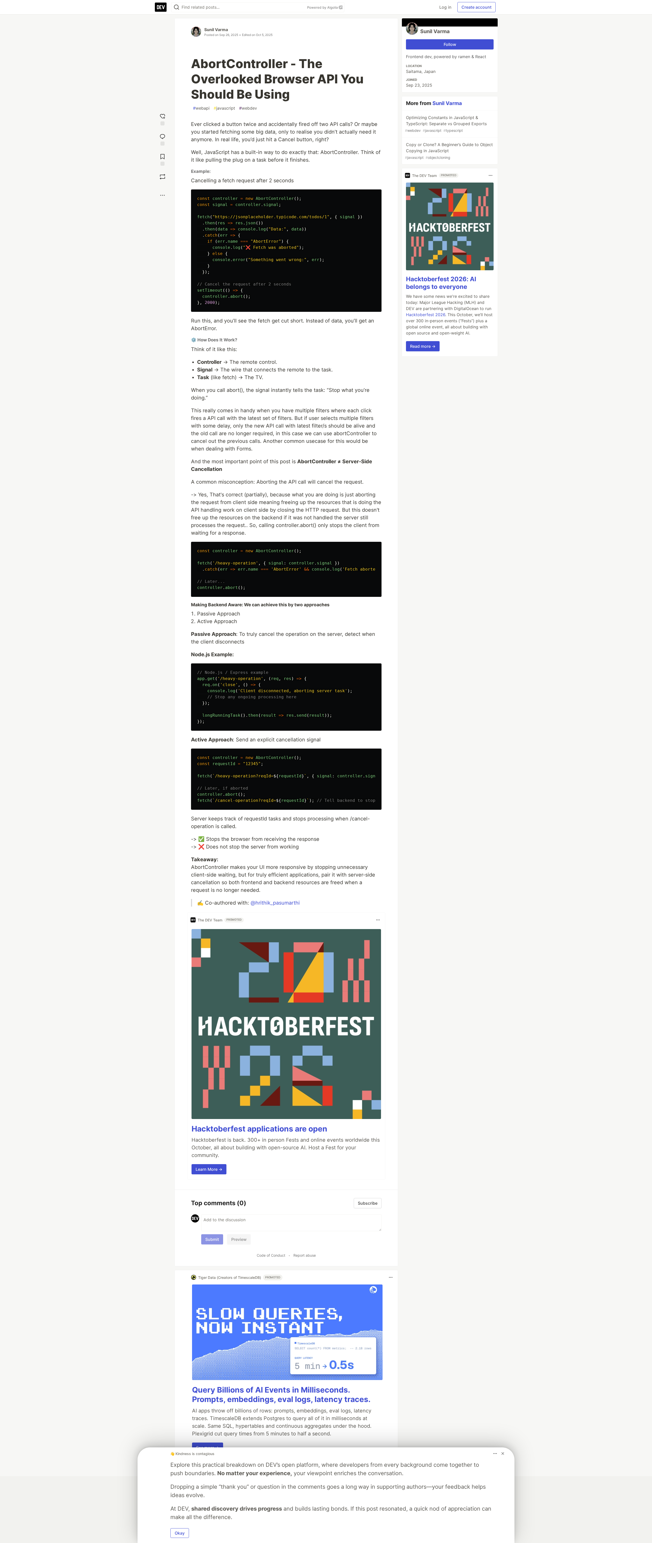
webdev (248, 108)
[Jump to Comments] (162, 139)
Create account (476, 7)
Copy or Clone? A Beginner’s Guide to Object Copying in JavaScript (449, 151)
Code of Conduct (271, 1255)
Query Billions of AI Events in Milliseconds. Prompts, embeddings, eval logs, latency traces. (281, 1394)
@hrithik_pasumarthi (275, 903)
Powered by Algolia (323, 7)
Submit (212, 1239)
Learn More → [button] (209, 1169)
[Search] (176, 7)
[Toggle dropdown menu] (378, 920)
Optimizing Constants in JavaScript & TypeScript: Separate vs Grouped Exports (446, 124)
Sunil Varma (216, 29)
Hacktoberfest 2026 (425, 314)
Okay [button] (180, 1533)
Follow (450, 44)
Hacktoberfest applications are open (259, 1128)
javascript (224, 108)
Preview (239, 1239)
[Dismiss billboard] (502, 1453)
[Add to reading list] (162, 159)
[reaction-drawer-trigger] (162, 119)
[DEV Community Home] (160, 7)
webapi (201, 108)
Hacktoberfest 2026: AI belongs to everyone (441, 282)
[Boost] (162, 176)
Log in (445, 7)
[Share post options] (162, 195)
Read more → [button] (423, 346)
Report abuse (304, 1255)
